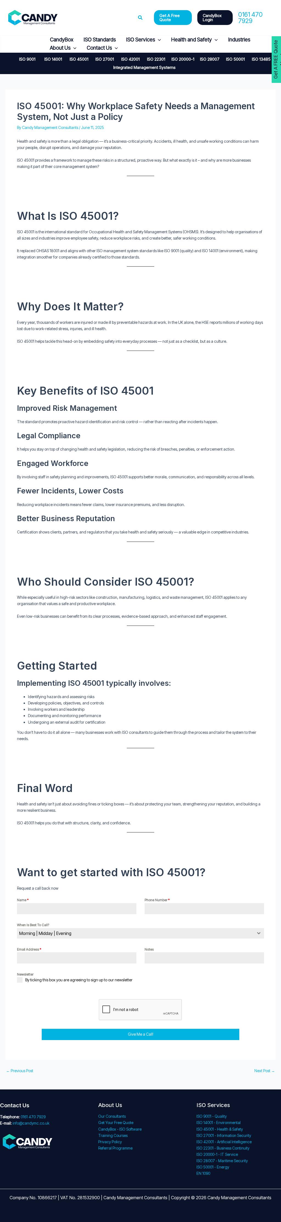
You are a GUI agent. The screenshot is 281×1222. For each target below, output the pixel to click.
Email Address (29, 949)
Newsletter (25, 974)
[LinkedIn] (35, 44)
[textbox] (135, 933)
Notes (149, 949)
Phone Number (157, 900)
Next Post (264, 1071)
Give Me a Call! (140, 1034)
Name (23, 900)
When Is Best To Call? (33, 925)
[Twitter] (22, 44)
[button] (140, 17)
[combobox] (140, 933)
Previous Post (19, 1071)
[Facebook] (9, 44)
